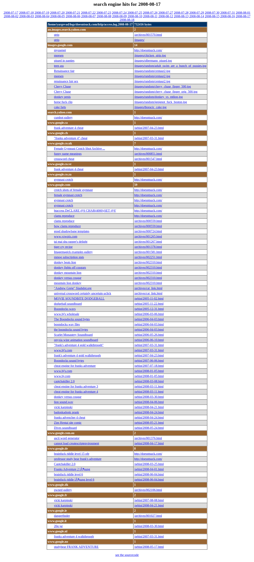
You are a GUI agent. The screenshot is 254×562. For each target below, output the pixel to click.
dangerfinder (62, 515)
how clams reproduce (67, 226)
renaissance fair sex (66, 81)
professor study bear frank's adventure (77, 459)
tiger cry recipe (63, 246)
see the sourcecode (127, 555)
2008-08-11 (150, 16)
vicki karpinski (63, 407)
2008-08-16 (227, 16)
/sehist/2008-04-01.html (149, 469)
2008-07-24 (119, 12)
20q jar (58, 526)
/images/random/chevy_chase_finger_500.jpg (162, 86)
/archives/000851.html (148, 153)
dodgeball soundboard (68, 303)
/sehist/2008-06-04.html (149, 474)
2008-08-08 (104, 16)
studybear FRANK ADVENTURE (76, 546)
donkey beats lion (65, 262)
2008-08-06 (73, 16)
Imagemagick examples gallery (73, 252)
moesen (59, 55)
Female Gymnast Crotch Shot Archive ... (79, 148)
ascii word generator (66, 438)
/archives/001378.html (148, 246)
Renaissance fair (64, 71)
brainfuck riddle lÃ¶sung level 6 (74, 479)
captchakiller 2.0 (64, 381)
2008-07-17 (11, 12)
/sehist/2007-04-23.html (149, 128)
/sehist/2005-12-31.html (149, 309)
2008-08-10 (135, 16)
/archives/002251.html (148, 257)
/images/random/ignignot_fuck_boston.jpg (160, 102)
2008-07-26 (150, 12)
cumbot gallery (63, 117)
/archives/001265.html (148, 236)
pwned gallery (63, 490)
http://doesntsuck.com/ (148, 50)
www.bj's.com (63, 350)
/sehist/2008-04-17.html (149, 443)
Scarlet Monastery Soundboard (73, 334)
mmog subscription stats (69, 257)
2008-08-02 (11, 16)
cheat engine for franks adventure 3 (76, 386)
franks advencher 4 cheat (69, 417)
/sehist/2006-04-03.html (149, 319)
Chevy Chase (62, 86)
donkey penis (62, 96)
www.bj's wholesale (66, 314)
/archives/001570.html (148, 34)
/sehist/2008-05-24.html (149, 428)
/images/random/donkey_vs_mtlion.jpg (158, 96)
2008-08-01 (243, 12)
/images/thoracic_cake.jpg (150, 107)
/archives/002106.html (148, 490)
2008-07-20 (57, 12)
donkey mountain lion (67, 272)
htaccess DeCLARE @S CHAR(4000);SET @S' (85, 210)
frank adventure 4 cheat (68, 128)
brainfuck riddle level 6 (68, 474)
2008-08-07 (88, 16)
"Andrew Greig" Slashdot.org (72, 288)
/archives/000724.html (148, 231)
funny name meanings (68, 153)
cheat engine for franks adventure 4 (76, 391)
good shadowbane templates (71, 231)
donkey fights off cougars (70, 267)
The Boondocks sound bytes (72, 319)
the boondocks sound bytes (71, 329)
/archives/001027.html (148, 515)
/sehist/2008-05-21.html (149, 422)
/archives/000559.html (148, 221)
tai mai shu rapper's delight (70, 241)
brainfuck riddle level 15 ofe (71, 453)
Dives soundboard (65, 428)
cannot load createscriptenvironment (76, 443)
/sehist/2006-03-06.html (149, 314)
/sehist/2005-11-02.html (149, 298)
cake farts (60, 107)
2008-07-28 (181, 12)
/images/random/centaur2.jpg (152, 71)
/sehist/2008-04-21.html (149, 407)
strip (56, 34)
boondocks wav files (67, 324)
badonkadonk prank (66, 412)
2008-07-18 (26, 12)
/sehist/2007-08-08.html (149, 500)
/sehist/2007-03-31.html (149, 138)
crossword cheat (64, 159)
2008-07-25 (134, 12)
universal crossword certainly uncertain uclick (82, 293)
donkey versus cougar (67, 278)
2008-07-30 (212, 12)
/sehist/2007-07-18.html (149, 365)
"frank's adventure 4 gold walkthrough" (79, 345)
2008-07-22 (88, 12)
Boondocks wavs (65, 309)
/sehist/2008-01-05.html (149, 371)
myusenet (60, 50)
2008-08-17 (243, 16)
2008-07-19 (42, 12)
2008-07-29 (196, 12)
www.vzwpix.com (65, 236)
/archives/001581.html (148, 252)
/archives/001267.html (148, 241)
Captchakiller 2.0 (64, 464)
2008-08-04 (42, 16)
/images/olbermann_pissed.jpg (153, 60)
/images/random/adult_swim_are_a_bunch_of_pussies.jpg (170, 65)
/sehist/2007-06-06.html (149, 360)
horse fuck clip (63, 102)
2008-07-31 (227, 12)
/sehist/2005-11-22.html (149, 303)
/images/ (139, 40)
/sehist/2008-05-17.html (149, 546)
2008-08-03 (26, 16)
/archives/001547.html (148, 159)
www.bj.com (62, 376)
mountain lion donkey (67, 283)
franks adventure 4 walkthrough (74, 536)
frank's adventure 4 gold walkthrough (77, 355)
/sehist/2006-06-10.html (149, 340)
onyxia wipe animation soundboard (76, 340)
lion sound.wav (63, 402)
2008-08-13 (181, 16)
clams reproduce (64, 215)
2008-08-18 (127, 19)
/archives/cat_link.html (148, 288)
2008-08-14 (196, 16)
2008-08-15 (212, 16)
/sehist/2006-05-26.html (149, 334)
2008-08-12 (165, 16)
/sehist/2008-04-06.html (149, 402)
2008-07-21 (72, 12)
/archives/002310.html (148, 262)
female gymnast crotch (68, 195)
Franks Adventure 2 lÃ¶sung (72, 469)
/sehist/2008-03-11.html (149, 386)
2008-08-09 (119, 16)
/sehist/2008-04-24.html (149, 412)
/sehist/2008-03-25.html (149, 464)
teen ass (59, 65)
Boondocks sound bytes (69, 360)
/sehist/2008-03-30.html (149, 396)
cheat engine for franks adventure (75, 365)
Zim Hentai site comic (68, 422)
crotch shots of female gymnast (73, 190)
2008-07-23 (103, 12)
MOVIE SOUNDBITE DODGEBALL (79, 298)
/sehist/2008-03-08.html (149, 381)
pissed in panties (64, 60)
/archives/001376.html (148, 438)
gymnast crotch (63, 179)
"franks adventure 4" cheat (70, 138)
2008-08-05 (57, 16)
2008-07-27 (165, 12)
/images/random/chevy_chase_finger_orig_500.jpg (165, 91)
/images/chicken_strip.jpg (150, 55)
